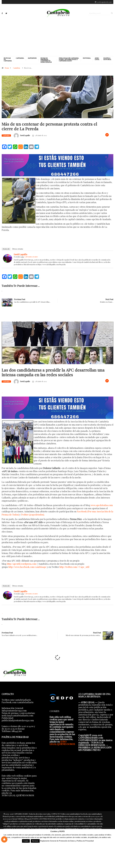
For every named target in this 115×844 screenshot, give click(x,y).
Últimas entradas (17, 249)
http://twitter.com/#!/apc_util (74, 566)
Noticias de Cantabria (8, 59)
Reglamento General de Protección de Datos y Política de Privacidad (67, 841)
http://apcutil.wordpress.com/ (22, 563)
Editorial (87, 58)
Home (7, 68)
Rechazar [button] (35, 841)
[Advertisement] (57, 36)
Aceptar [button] (25, 841)
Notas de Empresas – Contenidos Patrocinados (46, 60)
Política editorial (107, 58)
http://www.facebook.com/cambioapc (27, 566)
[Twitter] (6, 13)
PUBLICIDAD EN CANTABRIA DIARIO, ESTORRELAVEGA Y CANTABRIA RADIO (69, 59)
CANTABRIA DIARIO (31, 257)
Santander (32, 58)
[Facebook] (2, 13)
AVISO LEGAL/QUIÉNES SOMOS (62, 742)
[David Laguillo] (7, 258)
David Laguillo (25, 135)
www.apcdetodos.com (102, 505)
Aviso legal (97, 58)
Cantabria (20, 58)
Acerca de (6, 249)
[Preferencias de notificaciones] (4, 839)
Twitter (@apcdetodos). (33, 514)
